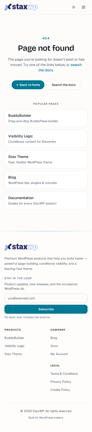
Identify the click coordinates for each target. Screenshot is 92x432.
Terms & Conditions (64, 374)
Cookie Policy (60, 390)
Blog (53, 338)
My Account (59, 354)
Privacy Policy (60, 382)
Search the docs (64, 85)
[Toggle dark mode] (74, 7)
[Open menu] (83, 7)
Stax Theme (13, 354)
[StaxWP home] (21, 7)
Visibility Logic (14, 346)
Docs (54, 346)
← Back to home (28, 85)
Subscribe (46, 309)
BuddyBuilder (14, 338)
